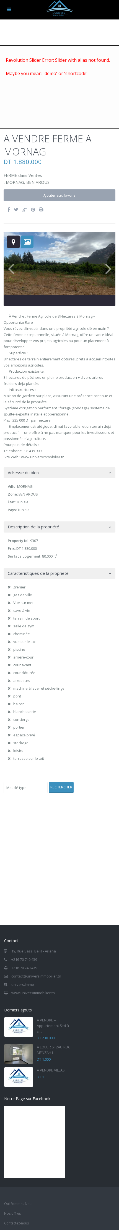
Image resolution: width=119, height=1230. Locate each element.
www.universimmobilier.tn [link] (42, 456)
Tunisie (22, 501)
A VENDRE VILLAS (51, 1070)
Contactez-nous (16, 1223)
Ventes (35, 175)
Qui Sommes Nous (18, 1203)
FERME (10, 175)
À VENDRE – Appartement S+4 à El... (53, 1026)
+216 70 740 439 (24, 959)
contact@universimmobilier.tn (36, 976)
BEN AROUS (38, 182)
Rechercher (61, 787)
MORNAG (15, 182)
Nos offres (12, 1213)
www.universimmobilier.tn (33, 992)
